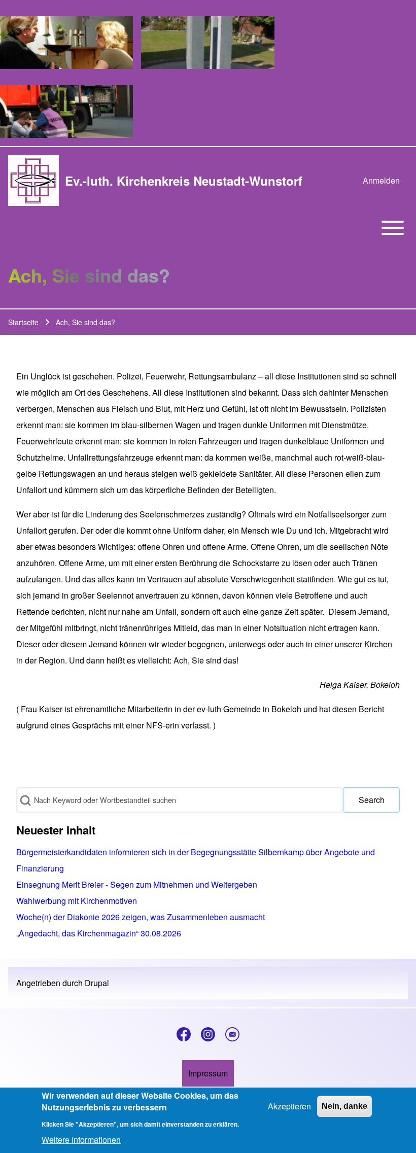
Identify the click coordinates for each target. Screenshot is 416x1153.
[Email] (232, 1034)
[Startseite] (33, 180)
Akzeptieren (289, 1106)
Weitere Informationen (81, 1139)
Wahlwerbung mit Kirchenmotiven (76, 900)
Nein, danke (344, 1106)
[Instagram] (208, 1034)
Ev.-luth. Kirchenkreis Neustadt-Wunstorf (183, 180)
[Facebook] (184, 1034)
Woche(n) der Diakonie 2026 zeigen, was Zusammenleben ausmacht (140, 917)
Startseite (23, 322)
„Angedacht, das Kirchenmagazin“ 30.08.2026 (98, 933)
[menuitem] (381, 180)
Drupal (97, 983)
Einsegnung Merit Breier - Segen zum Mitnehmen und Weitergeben (136, 884)
